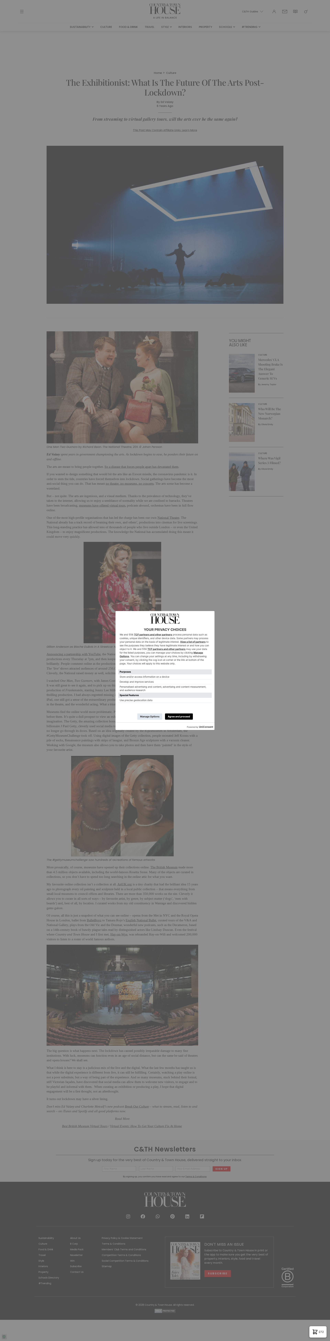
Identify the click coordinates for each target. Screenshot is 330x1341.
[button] (318, 1332)
